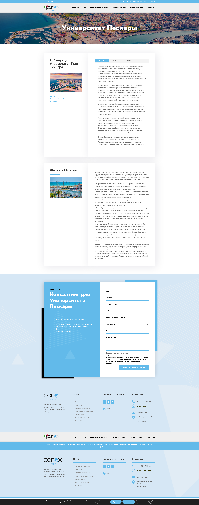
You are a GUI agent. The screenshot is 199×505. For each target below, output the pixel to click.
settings (96, 503)
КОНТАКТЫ (151, 8)
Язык (151, 1)
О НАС (83, 8)
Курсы (114, 61)
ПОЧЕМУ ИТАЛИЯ (136, 8)
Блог (123, 1)
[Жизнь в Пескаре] (66, 198)
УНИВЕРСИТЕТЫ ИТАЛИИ (99, 8)
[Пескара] (66, 92)
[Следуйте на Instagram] (48, 1)
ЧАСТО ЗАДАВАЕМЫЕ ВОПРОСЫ (137, 1)
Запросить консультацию (134, 367)
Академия (101, 61)
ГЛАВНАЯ (75, 8)
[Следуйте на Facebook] (45, 1)
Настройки (142, 502)
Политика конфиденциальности (132, 444)
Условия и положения (82, 402)
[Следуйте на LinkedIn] (52, 1)
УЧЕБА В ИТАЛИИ (119, 8)
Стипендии (127, 61)
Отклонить (129, 502)
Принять (115, 502)
